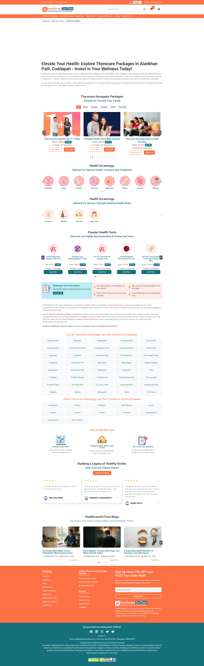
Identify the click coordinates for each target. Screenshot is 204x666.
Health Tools (127, 16)
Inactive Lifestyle (105, 16)
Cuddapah (102, 405)
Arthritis (64, 188)
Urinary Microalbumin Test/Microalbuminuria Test (151, 259)
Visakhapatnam (151, 413)
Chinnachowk (151, 341)
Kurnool (77, 413)
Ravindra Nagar (53, 385)
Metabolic (94, 188)
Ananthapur (53, 405)
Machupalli (102, 363)
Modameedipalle (151, 363)
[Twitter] (107, 631)
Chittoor (77, 405)
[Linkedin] (96, 631)
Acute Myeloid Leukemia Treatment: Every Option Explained (141, 552)
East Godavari (126, 405)
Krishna (53, 413)
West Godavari (77, 420)
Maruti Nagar (126, 363)
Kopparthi (77, 355)
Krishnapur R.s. (126, 355)
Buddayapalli (102, 341)
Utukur (126, 392)
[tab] (78, 107)
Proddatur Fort (102, 377)
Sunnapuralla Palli (151, 385)
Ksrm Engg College (151, 355)
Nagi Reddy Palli (77, 370)
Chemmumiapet (127, 341)
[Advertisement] (102, 40)
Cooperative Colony (102, 348)
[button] (44, 133)
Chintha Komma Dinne (77, 348)
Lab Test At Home (66, 16)
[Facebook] (91, 631)
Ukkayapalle (102, 392)
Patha (151, 370)
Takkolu (77, 392)
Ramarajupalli (151, 377)
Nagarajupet (53, 370)
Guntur (151, 405)
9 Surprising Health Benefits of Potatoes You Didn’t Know (98, 552)
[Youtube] (112, 631)
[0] (151, 10)
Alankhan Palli (52, 341)
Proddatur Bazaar (77, 377)
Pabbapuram (102, 370)
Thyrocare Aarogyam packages (60, 314)
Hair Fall (79, 222)
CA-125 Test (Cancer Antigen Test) (77, 258)
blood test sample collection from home (83, 319)
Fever (48, 188)
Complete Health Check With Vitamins (62, 139)
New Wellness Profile (142, 139)
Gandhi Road (151, 348)
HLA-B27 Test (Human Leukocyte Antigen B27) (126, 259)
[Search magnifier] (144, 9)
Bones (109, 188)
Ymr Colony (151, 392)
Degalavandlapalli (126, 348)
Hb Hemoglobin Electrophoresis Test (102, 258)
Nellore (102, 413)
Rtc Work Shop (77, 385)
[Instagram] (102, 631)
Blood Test (79, 16)
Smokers (48, 222)
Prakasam (126, 413)
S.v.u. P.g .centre (102, 385)
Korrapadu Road (102, 355)
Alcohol (64, 222)
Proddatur (53, 377)
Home (47, 21)
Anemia (125, 188)
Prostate (155, 188)
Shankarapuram (126, 385)
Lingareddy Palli (77, 363)
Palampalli (127, 370)
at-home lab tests (115, 305)
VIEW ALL (130, 521)
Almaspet (77, 341)
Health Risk (90, 16)
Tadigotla (53, 392)
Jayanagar (53, 355)
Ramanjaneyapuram (126, 377)
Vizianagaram (53, 420)
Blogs (118, 16)
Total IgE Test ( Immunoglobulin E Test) (53, 258)
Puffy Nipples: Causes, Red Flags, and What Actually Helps (60, 552)
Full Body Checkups (50, 16)
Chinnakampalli (53, 348)
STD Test (79, 188)
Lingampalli (53, 363)
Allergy (140, 188)
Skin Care (94, 222)
